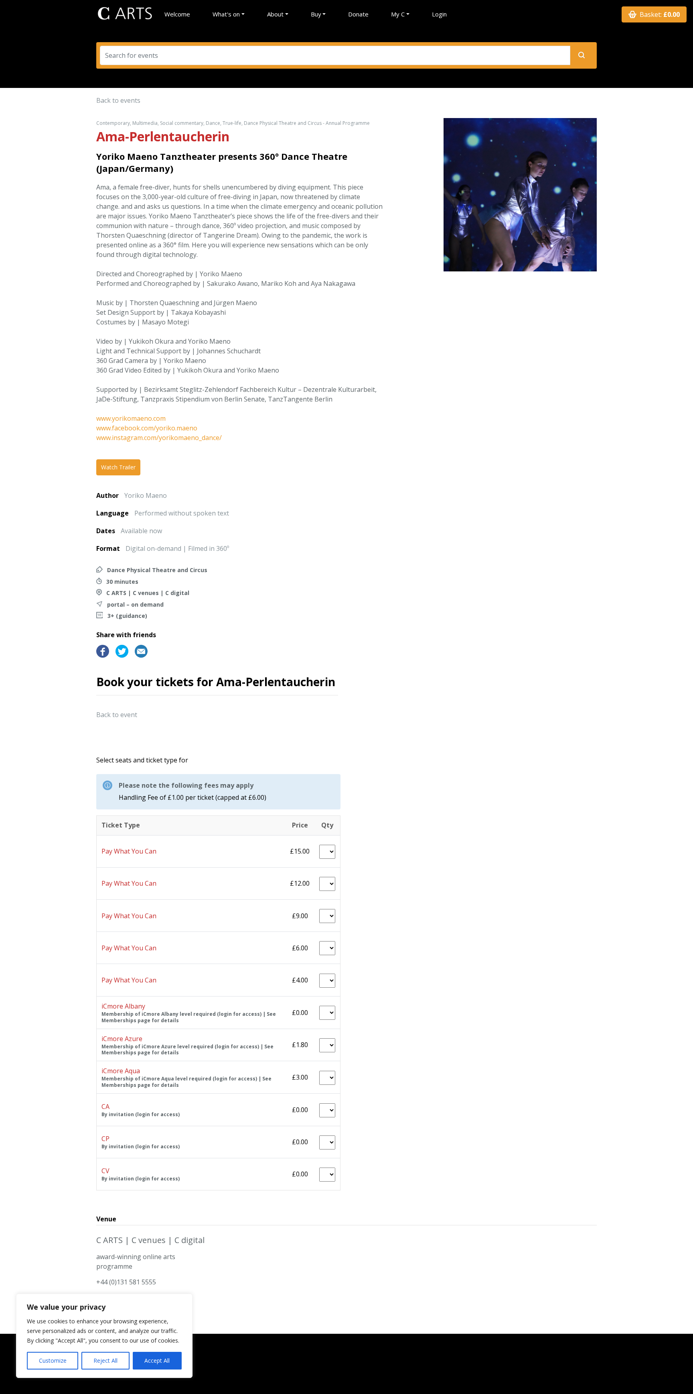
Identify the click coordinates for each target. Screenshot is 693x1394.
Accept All (157, 1360)
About (275, 14)
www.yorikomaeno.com (131, 418)
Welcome (177, 14)
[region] (104, 1336)
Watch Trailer (118, 467)
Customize (53, 1360)
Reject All (105, 1360)
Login (439, 14)
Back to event (116, 714)
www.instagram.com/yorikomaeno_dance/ (159, 437)
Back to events (118, 100)
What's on (226, 14)
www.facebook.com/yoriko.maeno (146, 428)
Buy (316, 14)
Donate (358, 14)
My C (398, 14)
